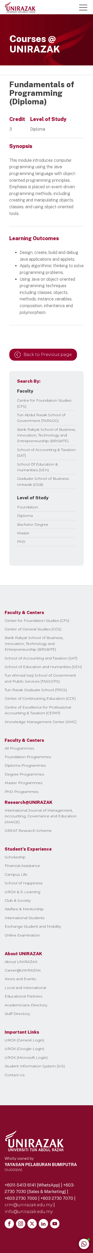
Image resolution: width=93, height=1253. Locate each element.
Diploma (25, 515)
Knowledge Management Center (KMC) (40, 721)
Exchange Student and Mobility (33, 926)
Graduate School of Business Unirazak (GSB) (43, 481)
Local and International (25, 987)
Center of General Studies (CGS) (33, 629)
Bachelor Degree (32, 524)
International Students (24, 917)
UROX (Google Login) (24, 1048)
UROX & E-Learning (22, 892)
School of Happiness (23, 883)
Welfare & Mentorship (24, 909)
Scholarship (15, 857)
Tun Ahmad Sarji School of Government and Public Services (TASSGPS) (40, 678)
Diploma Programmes (25, 765)
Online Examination (22, 935)
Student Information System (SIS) (35, 1066)
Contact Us (15, 1075)
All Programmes (19, 748)
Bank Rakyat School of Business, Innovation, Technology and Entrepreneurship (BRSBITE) (46, 435)
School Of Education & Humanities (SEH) (37, 467)
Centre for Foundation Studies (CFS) (44, 403)
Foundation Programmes (28, 757)
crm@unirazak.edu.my (28, 1204)
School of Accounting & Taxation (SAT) (46, 452)
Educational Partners (23, 996)
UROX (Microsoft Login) (26, 1057)
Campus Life (16, 874)
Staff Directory (17, 1013)
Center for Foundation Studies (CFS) (37, 620)
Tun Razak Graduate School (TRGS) (36, 690)
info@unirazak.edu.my (29, 1211)
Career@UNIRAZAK (23, 970)
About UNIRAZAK (21, 961)
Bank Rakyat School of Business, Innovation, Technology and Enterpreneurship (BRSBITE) (34, 643)
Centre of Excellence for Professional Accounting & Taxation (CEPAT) (38, 710)
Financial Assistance (22, 865)
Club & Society (18, 900)
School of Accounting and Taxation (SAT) (41, 658)
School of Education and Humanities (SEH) (43, 666)
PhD (21, 541)
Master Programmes (23, 782)
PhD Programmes (21, 791)
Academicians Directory (26, 1005)
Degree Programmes (24, 774)
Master (23, 533)
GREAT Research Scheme (28, 830)
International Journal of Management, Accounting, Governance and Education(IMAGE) (40, 816)
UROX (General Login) (24, 1040)
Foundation (27, 507)
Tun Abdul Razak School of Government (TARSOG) (41, 418)
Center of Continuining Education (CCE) (40, 698)
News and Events (20, 978)
